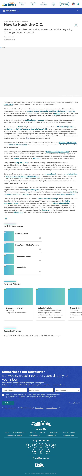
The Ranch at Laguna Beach (57, 151)
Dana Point (8, 104)
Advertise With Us (34, 435)
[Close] (79, 11)
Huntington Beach (11, 194)
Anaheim (73, 192)
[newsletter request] (47, 451)
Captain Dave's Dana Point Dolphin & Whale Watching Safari (51, 111)
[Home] (9, 4)
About (7, 432)
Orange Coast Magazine (31, 190)
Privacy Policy (74, 403)
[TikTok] (41, 451)
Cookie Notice (51, 435)
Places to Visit (22, 4)
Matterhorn (46, 210)
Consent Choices (68, 435)
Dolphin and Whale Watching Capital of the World (27, 129)
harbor (57, 113)
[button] (76, 25)
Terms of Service (51, 408)
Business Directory (19, 432)
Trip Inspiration (43, 4)
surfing (16, 158)
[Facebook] (28, 445)
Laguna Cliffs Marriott (67, 142)
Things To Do (33, 4)
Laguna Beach (22, 163)
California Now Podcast (34, 120)
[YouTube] (12, 342)
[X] (34, 445)
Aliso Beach (37, 158)
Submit (8, 403)
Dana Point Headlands (18, 145)
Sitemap (42, 432)
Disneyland (18, 212)
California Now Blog (10, 21)
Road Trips (53, 4)
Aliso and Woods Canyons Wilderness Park (23, 176)
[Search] (78, 4)
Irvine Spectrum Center (65, 194)
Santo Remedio (44, 199)
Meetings (33, 432)
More (63, 4)
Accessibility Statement (14, 435)
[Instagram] (7, 342)
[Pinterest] (10, 342)
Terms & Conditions (68, 432)
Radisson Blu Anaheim (60, 203)
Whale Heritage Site (65, 127)
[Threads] (47, 445)
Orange (25, 194)
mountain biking (70, 174)
